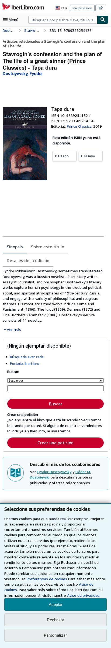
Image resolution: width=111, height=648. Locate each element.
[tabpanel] (53, 300)
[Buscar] (102, 20)
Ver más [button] (14, 329)
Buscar (55, 403)
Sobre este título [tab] (47, 246)
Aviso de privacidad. (83, 595)
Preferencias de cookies (47, 578)
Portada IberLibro (24, 363)
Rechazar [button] (55, 620)
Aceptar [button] (56, 604)
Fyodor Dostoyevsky (54, 471)
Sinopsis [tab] (15, 246)
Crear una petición (55, 442)
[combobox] (62, 20)
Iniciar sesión (82, 8)
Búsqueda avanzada (27, 356)
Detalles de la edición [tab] (28, 260)
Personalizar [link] (55, 635)
